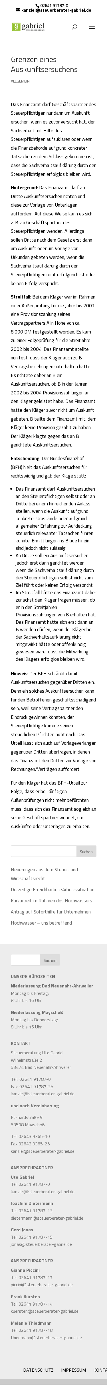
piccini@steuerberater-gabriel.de (42, 1284)
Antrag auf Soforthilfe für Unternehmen (51, 911)
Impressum (73, 1370)
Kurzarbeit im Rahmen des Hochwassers (51, 900)
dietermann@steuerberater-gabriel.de (47, 1218)
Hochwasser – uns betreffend (41, 923)
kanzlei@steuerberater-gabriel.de (42, 1093)
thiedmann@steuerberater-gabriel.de (46, 1337)
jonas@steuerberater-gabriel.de (41, 1244)
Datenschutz (38, 1370)
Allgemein (20, 81)
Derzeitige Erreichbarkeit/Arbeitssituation (52, 889)
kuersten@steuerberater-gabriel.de (44, 1311)
